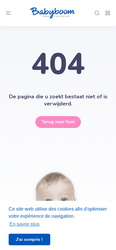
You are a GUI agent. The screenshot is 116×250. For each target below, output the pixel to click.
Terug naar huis (58, 122)
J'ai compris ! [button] (29, 239)
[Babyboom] (53, 13)
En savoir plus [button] (25, 224)
